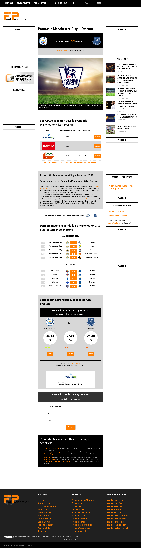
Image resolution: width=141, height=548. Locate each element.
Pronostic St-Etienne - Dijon (116, 524)
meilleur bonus (75, 363)
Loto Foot (9, 3)
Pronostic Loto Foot (50, 459)
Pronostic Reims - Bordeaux (116, 518)
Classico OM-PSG (44, 521)
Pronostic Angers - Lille (114, 500)
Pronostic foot (77, 506)
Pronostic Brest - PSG (114, 503)
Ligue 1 (74, 3)
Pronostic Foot (23, 3)
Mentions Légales (116, 211)
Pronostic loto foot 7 (79, 515)
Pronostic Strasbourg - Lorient (117, 528)
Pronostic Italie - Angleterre (82, 524)
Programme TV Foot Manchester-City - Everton (57, 461)
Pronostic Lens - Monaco (115, 506)
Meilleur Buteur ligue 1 (45, 512)
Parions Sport (40, 3)
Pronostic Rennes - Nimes (115, 521)
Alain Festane (114, 223)
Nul (49, 413)
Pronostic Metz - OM (113, 512)
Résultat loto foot (44, 503)
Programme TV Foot (84, 52)
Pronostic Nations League (81, 528)
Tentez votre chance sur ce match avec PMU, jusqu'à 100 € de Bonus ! (68, 162)
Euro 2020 (97, 3)
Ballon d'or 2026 (43, 515)
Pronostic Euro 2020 (79, 531)
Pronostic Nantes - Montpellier (117, 515)
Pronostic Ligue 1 (78, 503)
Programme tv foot (44, 528)
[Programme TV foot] (19, 83)
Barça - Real (42, 531)
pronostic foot (84, 199)
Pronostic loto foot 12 (80, 521)
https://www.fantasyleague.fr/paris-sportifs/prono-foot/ (122, 187)
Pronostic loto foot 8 (79, 518)
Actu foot (85, 3)
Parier (97, 137)
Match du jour (42, 509)
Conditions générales (117, 216)
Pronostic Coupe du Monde (52, 454)
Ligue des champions (58, 3)
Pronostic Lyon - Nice (113, 509)
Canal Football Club (44, 518)
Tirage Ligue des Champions (47, 506)
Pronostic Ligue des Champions (53, 452)
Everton (51, 420)
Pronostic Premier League (61, 50)
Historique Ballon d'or (45, 524)
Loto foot (41, 500)
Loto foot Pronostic (79, 509)
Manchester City (54, 407)
